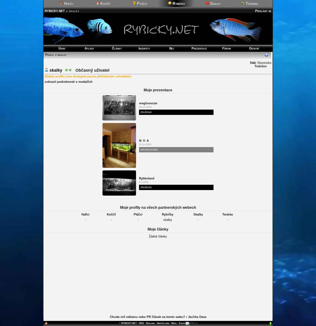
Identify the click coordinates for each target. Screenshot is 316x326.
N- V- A (144, 140)
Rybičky (167, 214)
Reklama (150, 323)
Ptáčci (141, 4)
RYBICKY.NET (55, 11)
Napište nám (163, 323)
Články (117, 48)
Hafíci (68, 4)
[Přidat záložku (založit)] (46, 324)
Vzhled (182, 323)
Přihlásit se (263, 11)
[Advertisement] (158, 277)
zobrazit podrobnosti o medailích (69, 81)
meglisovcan (148, 103)
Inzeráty (144, 48)
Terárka (251, 4)
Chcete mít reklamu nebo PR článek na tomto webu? (147, 317)
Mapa (174, 323)
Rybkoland (146, 178)
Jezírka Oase (197, 317)
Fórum (226, 48)
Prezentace (199, 48)
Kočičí (104, 4)
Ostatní (254, 48)
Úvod (62, 48)
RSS (141, 323)
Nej (171, 48)
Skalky (214, 4)
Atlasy (89, 48)
